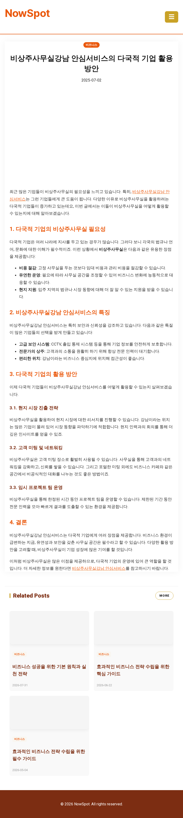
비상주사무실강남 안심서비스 (99, 568)
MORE (164, 595)
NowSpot (27, 13)
